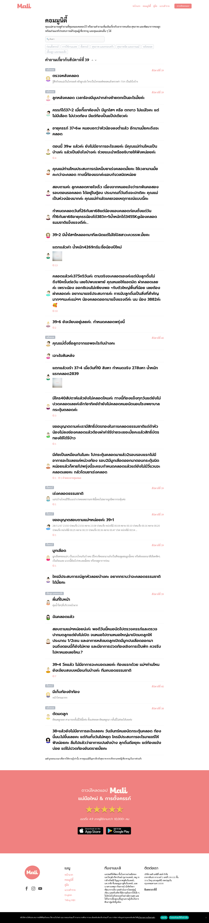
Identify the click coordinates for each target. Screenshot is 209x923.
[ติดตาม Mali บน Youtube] (40, 889)
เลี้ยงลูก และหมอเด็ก (57, 51)
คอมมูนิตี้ (147, 6)
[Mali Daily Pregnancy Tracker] (26, 6)
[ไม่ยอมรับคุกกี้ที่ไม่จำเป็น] (206, 917)
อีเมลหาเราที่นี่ (150, 889)
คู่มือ (155, 6)
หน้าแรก (136, 6)
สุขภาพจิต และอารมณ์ (128, 46)
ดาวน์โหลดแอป (183, 6)
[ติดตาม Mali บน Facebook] (27, 889)
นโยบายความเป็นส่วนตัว (146, 917)
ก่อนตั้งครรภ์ (53, 46)
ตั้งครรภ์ (84, 46)
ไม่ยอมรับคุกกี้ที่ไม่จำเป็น (179, 917)
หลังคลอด (147, 46)
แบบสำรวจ (165, 6)
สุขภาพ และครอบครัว (103, 46)
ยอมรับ (163, 917)
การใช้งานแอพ (69, 46)
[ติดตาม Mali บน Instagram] (33, 889)
